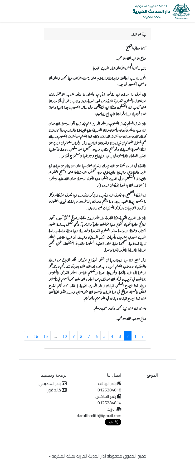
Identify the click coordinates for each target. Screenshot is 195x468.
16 (36, 336)
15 (46, 336)
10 (65, 336)
